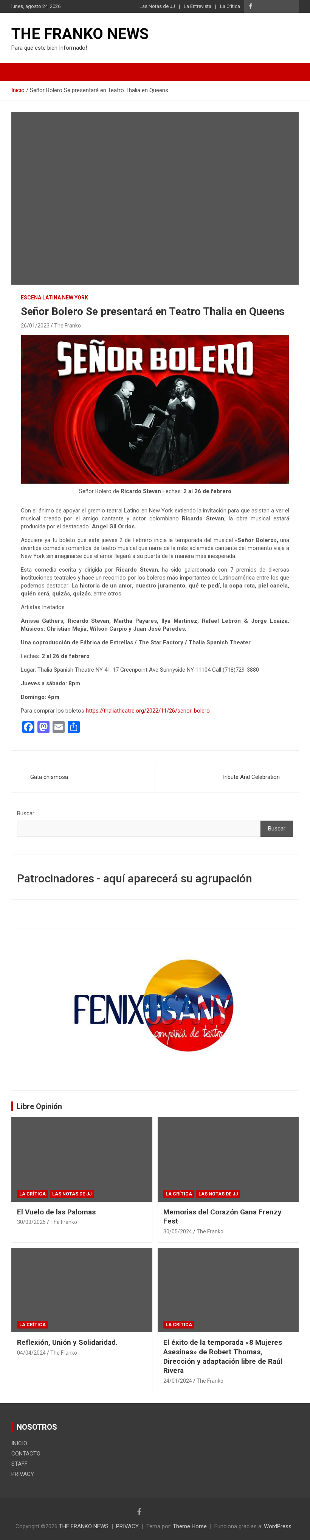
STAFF (19, 1463)
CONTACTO (25, 1453)
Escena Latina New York (54, 298)
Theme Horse (190, 1526)
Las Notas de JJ (157, 6)
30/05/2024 (177, 1231)
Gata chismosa (49, 777)
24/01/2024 (177, 1381)
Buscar (25, 813)
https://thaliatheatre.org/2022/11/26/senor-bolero (148, 710)
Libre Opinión (39, 1106)
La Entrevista (197, 6)
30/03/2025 (31, 1222)
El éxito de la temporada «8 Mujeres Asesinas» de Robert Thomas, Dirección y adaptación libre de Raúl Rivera (222, 1356)
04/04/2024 (31, 1353)
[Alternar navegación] (20, 72)
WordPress (277, 1526)
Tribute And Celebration (251, 777)
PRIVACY (22, 1474)
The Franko (67, 326)
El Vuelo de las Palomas (56, 1212)
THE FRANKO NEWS (80, 34)
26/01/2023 (35, 326)
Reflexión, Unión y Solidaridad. (67, 1342)
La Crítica (230, 6)
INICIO (19, 1443)
